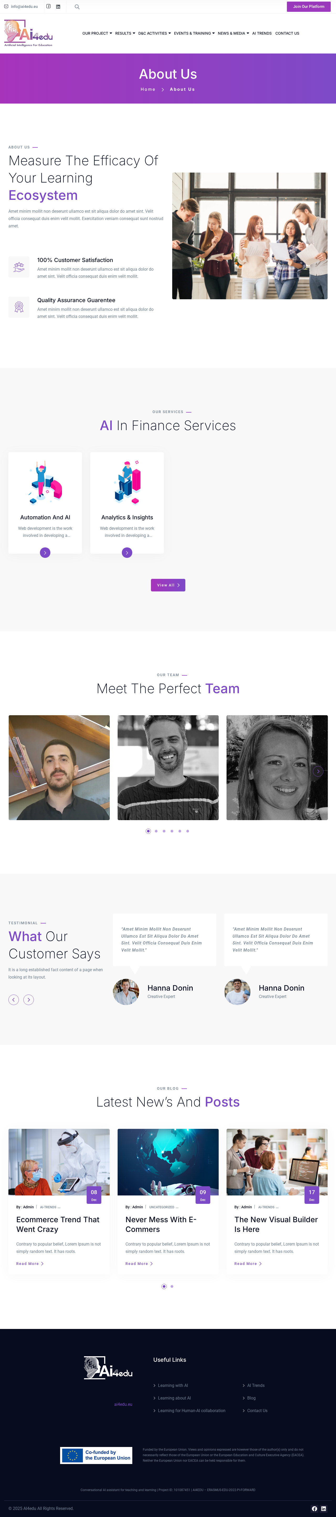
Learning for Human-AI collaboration (191, 1410)
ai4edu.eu (123, 1404)
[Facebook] (314, 1509)
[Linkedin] (324, 1509)
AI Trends (256, 1385)
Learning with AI (173, 1385)
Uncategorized (52, 1207)
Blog (251, 1398)
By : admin (25, 1207)
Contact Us (257, 1410)
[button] (156, 831)
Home (148, 89)
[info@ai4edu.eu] (6, 6)
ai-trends (157, 1207)
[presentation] (18, 771)
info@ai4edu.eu (24, 6)
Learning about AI (174, 1398)
